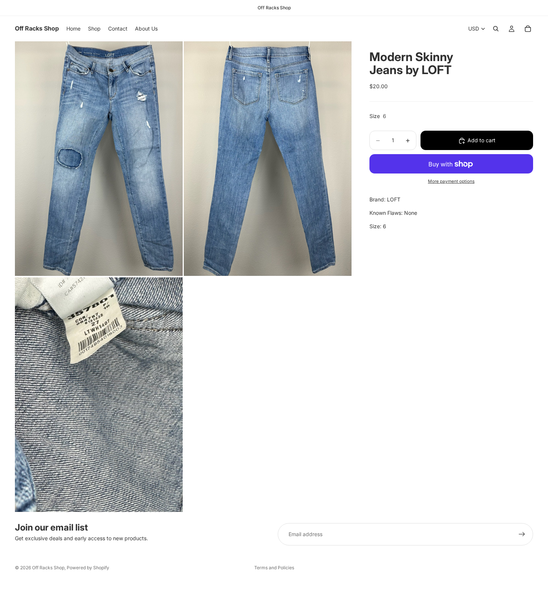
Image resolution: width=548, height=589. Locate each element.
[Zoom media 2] (268, 158)
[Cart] (528, 28)
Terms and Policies (274, 567)
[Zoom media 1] (99, 158)
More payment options (451, 181)
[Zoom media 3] (99, 394)
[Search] (496, 28)
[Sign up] (522, 534)
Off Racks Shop (48, 567)
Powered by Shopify (88, 567)
